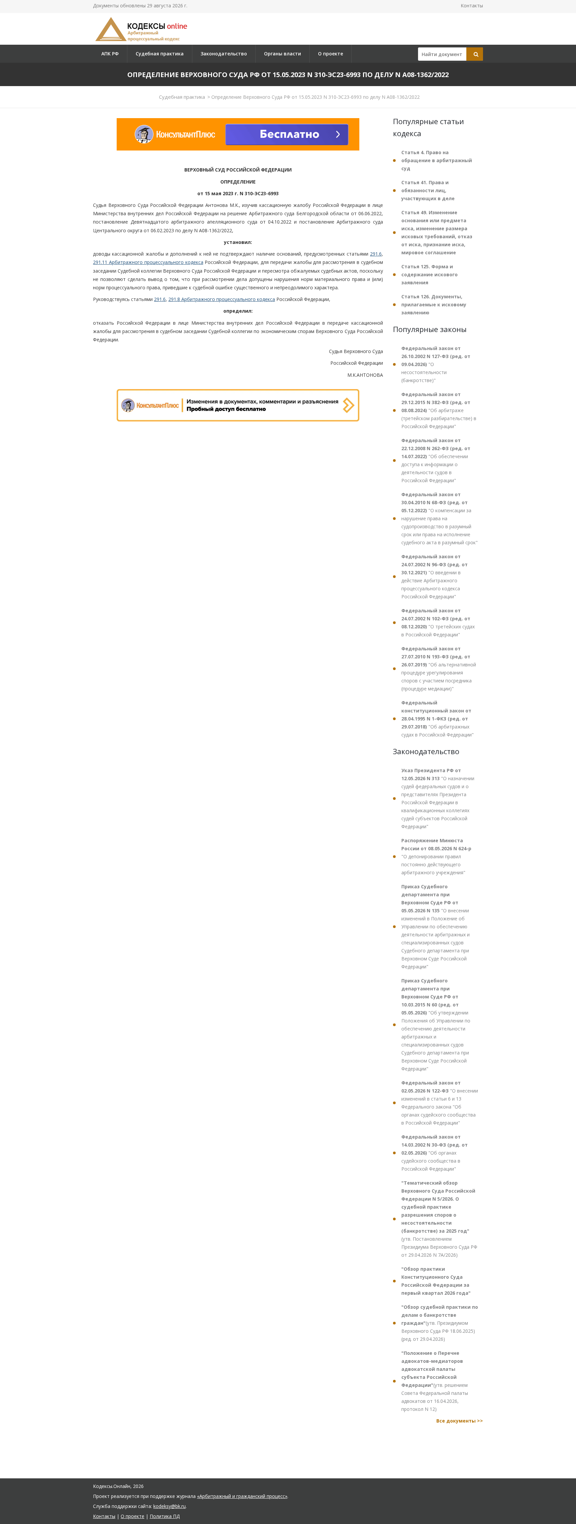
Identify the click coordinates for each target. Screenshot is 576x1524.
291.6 (376, 254)
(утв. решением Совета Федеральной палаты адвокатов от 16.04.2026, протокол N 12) (434, 1381)
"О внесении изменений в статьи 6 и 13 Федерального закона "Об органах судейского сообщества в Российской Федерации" (439, 1103)
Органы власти (282, 53)
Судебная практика (160, 53)
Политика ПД (165, 1516)
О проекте (330, 53)
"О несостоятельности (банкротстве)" (435, 364)
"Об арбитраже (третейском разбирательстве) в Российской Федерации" (438, 410)
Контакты (472, 5)
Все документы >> (459, 1421)
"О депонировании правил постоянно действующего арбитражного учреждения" (436, 856)
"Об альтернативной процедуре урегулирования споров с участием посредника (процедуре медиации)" (438, 668)
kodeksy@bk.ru (169, 1506)
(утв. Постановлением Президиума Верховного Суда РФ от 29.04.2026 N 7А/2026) (439, 1219)
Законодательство (224, 53)
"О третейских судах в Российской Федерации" (438, 622)
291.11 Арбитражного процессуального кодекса (148, 262)
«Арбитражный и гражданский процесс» (242, 1496)
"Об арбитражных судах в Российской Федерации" (437, 718)
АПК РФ (110, 53)
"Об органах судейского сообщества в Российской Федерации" (434, 1153)
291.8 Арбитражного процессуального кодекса (221, 299)
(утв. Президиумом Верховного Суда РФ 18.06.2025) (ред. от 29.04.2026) (439, 1323)
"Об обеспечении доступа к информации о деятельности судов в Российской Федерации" (435, 460)
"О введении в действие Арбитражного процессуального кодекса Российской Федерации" (434, 576)
